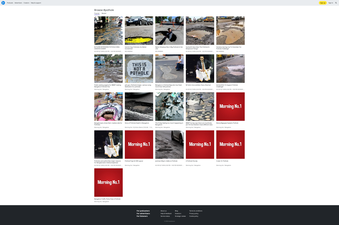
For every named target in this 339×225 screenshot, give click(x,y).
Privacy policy (193, 213)
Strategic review (180, 216)
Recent (104, 13)
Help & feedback (166, 213)
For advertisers (143, 213)
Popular (97, 13)
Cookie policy (193, 216)
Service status (165, 216)
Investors (178, 213)
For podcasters (143, 211)
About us (164, 211)
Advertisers (18, 3)
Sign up (322, 3)
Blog (176, 211)
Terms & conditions (195, 211)
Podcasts (10, 3)
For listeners (142, 216)
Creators (26, 3)
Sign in (330, 3)
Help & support (36, 3)
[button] (336, 3)
